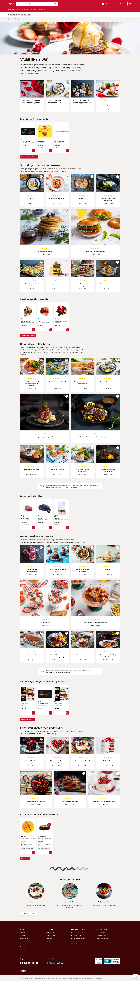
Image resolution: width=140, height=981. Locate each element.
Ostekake (23, 836)
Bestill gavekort (50, 932)
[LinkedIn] (33, 963)
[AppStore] (60, 963)
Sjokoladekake (42, 836)
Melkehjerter (41, 141)
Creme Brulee (24, 703)
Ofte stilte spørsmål (102, 932)
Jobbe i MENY (23, 935)
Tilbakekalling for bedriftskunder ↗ (80, 944)
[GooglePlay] (51, 963)
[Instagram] (25, 963)
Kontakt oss (100, 941)
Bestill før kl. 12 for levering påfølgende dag (27, 845)
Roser (39, 321)
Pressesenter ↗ (24, 949)
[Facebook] (21, 963)
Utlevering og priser (76, 935)
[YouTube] (29, 963)
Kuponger (33, 9)
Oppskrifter (25, 9)
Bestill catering (49, 941)
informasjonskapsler (66, 978)
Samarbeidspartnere (25, 947)
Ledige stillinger (24, 938)
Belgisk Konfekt (25, 141)
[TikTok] (37, 963)
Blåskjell (40, 518)
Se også (40, 9)
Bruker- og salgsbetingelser (78, 938)
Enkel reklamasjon (101, 935)
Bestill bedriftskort (50, 935)
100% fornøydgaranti (102, 938)
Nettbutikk (11, 9)
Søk (55, 4)
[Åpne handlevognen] (129, 4)
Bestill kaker (49, 938)
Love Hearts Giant (59, 141)
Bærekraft (22, 944)
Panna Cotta (58, 703)
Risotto (56, 518)
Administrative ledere (25, 941)
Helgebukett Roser (26, 321)
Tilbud (18, 9)
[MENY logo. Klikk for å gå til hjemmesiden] (11, 4)
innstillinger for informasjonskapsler (94, 978)
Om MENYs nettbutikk (77, 932)
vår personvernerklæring (54, 978)
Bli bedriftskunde (75, 941)
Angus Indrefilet (25, 518)
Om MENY (22, 932)
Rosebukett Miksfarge (60, 321)
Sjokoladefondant (43, 703)
